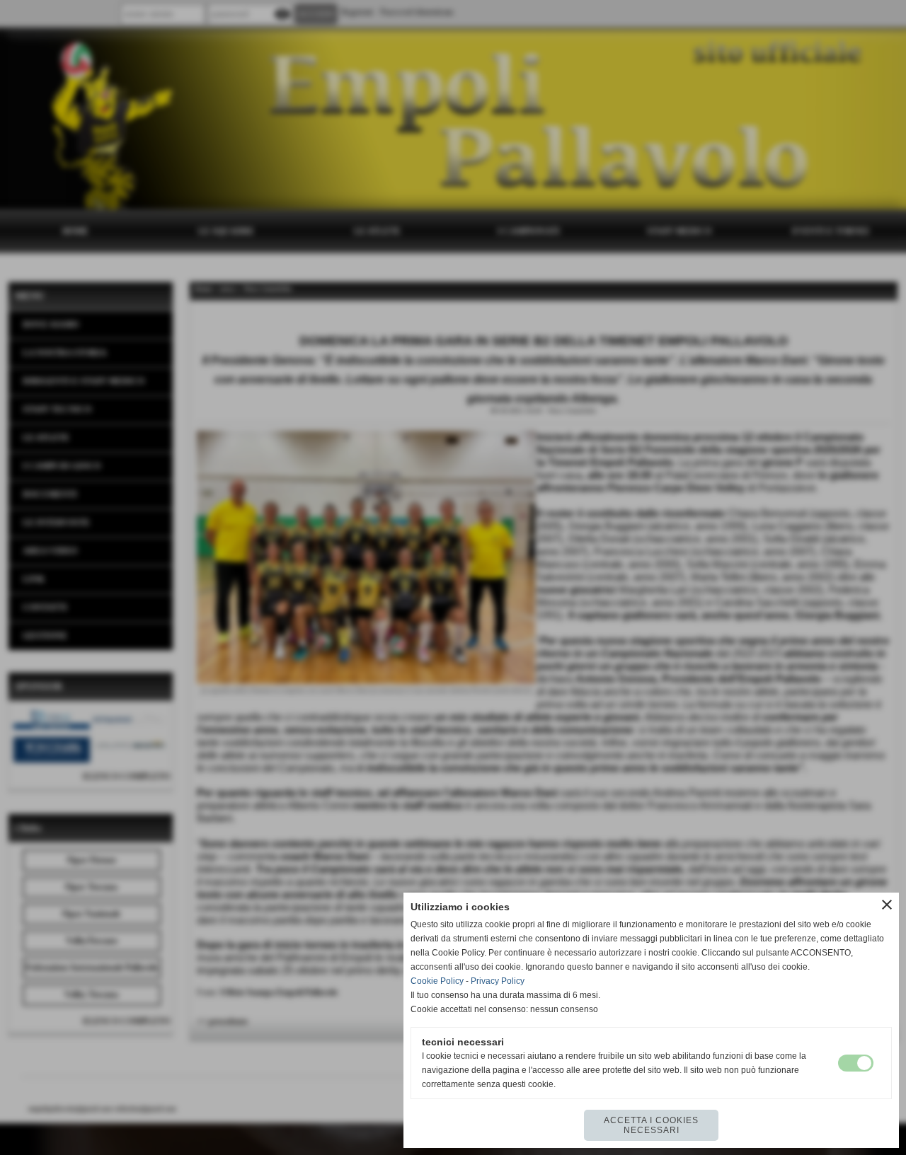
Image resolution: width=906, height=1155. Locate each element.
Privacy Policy (497, 981)
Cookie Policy (437, 981)
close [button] (886, 904)
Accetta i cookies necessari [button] (651, 1125)
